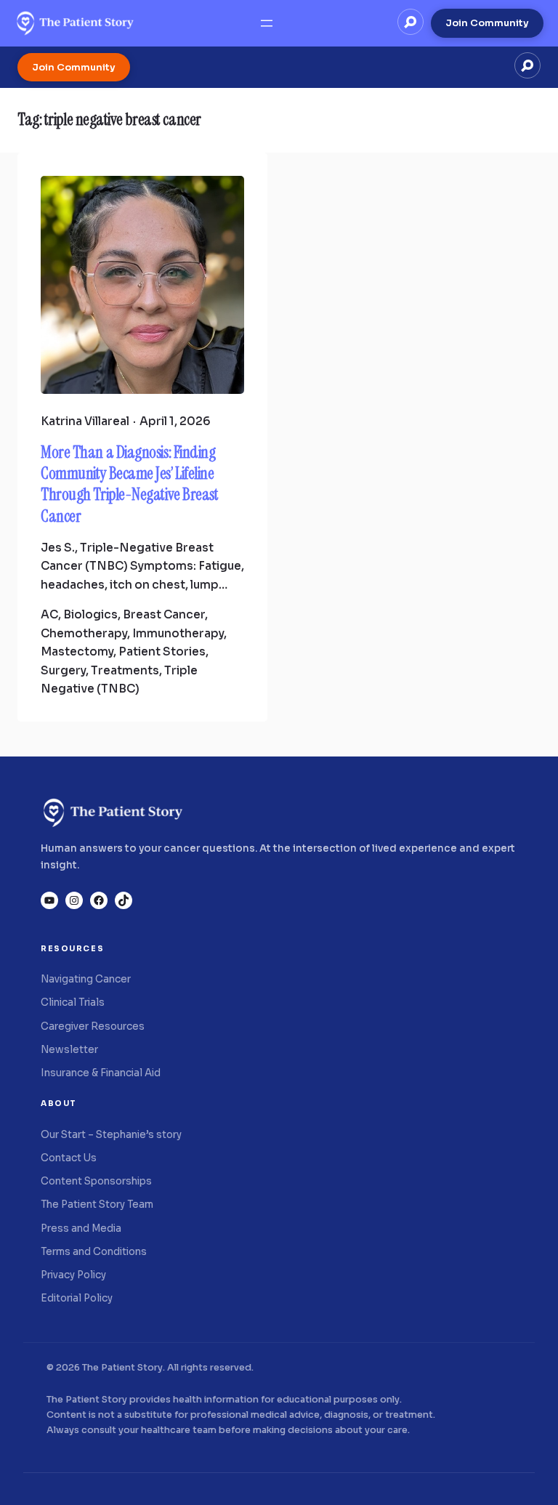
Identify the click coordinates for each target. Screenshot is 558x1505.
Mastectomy (77, 651)
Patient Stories (162, 651)
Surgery (63, 670)
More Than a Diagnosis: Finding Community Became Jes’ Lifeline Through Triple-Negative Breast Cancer (130, 484)
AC (49, 614)
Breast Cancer (164, 614)
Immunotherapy (178, 633)
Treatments (125, 670)
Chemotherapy (84, 633)
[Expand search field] (410, 22)
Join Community (487, 23)
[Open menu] (266, 23)
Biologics (90, 614)
